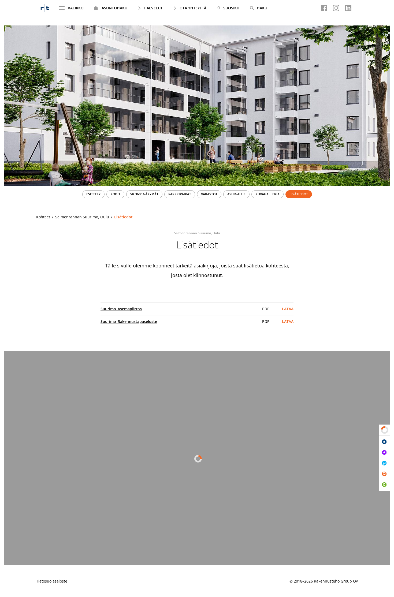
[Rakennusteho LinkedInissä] (348, 8)
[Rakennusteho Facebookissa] (324, 8)
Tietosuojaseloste (51, 581)
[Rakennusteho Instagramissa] (336, 8)
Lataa (287, 308)
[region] (197, 194)
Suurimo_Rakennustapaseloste (129, 321)
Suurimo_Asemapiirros (121, 308)
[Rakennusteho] (45, 8)
